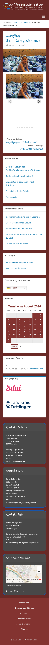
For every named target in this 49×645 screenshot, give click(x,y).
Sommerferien (36, 369)
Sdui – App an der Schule (16, 268)
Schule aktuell (11, 158)
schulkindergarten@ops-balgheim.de (21, 503)
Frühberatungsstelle (14, 523)
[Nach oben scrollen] (43, 639)
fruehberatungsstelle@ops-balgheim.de (22, 543)
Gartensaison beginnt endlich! (19, 176)
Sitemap (24, 629)
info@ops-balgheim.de (15, 461)
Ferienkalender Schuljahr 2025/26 (19, 263)
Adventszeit (11, 197)
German (13, 288)
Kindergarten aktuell (14, 208)
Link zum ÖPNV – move (15, 591)
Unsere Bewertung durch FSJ (19, 244)
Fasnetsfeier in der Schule (17, 191)
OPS (23, 45)
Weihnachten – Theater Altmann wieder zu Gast (24, 236)
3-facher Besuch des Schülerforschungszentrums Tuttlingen (23, 168)
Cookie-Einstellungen (24, 624)
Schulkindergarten (13, 479)
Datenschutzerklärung (24, 608)
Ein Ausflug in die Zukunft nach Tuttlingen (20, 183)
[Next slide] (39, 101)
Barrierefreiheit (24, 619)
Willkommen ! (24, 603)
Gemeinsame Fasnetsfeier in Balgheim (23, 217)
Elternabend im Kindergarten (19, 229)
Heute (14, 346)
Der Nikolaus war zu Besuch (18, 223)
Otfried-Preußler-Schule (16, 435)
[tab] (16, 127)
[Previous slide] (10, 101)
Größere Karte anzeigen (13, 585)
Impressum (24, 613)
